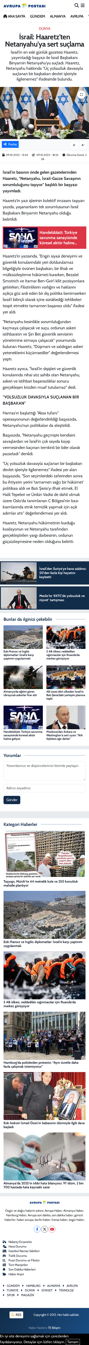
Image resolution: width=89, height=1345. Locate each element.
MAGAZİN (27, 1295)
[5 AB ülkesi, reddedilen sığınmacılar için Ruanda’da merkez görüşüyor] (66, 637)
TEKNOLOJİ (66, 1290)
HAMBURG (33, 1286)
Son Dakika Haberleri (22, 1269)
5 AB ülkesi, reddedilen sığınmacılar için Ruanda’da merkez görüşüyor (63, 655)
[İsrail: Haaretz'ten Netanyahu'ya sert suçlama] (44, 113)
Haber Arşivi (16, 1274)
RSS (18, 1315)
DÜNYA (44, 28)
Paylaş (12, 144)
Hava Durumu (17, 1246)
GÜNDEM (37, 16)
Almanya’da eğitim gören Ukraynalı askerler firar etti (20, 693)
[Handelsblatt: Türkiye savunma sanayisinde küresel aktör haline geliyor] (23, 717)
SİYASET (47, 1290)
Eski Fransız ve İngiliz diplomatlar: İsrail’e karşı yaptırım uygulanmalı (19, 655)
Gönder (11, 800)
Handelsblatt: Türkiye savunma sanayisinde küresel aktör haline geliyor (23, 735)
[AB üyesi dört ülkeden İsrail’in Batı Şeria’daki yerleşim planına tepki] (66, 677)
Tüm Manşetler (18, 1265)
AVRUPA (76, 16)
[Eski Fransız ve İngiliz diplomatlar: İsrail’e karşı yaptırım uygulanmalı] (23, 637)
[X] (44, 1229)
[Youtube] (52, 1229)
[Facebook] (37, 1229)
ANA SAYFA (16, 16)
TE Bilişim (54, 1328)
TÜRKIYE (12, 1290)
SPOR (11, 1295)
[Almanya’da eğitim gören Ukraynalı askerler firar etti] (23, 677)
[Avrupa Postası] (24, 5)
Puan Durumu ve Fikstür (24, 1260)
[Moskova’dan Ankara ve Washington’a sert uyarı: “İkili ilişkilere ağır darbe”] (66, 717)
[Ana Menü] (83, 5)
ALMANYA (58, 16)
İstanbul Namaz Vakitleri (24, 1251)
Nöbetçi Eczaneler (20, 1242)
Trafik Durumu (17, 1256)
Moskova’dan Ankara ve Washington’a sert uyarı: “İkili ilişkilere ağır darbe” (64, 735)
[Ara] (77, 5)
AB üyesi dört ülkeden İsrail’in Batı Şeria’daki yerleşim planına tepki (65, 695)
